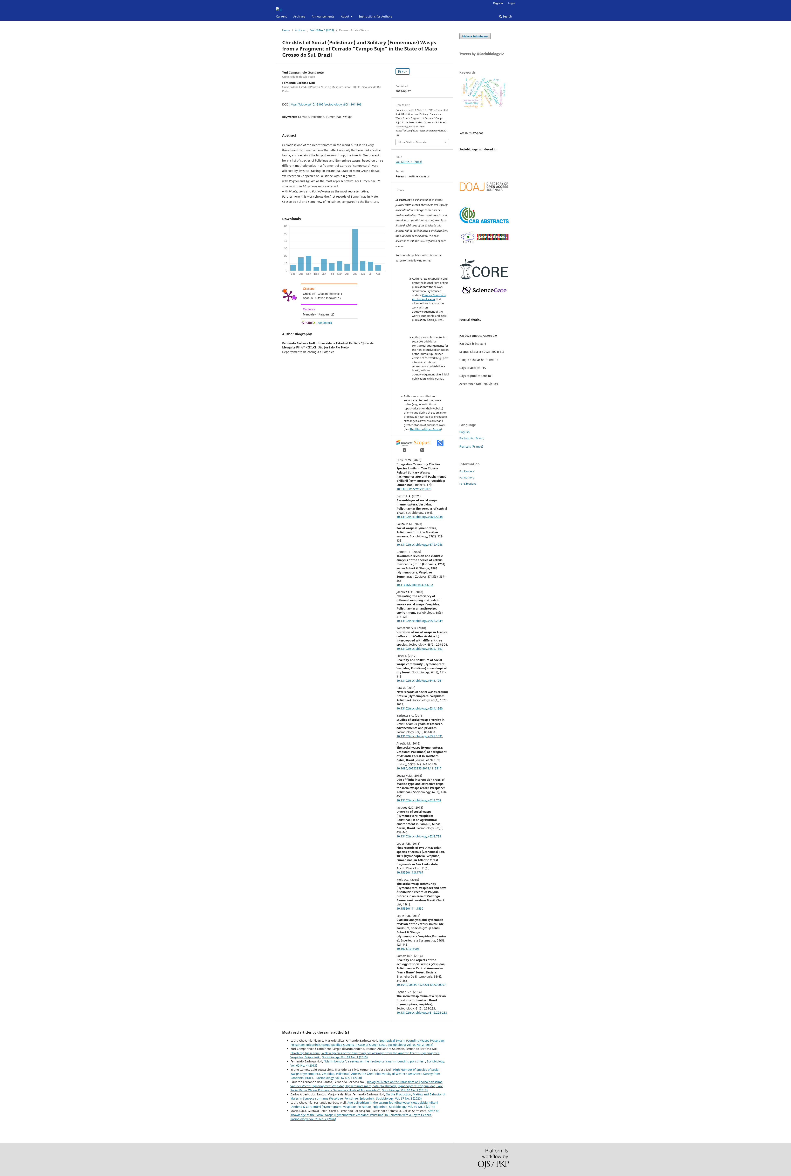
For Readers (466, 471)
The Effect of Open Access (425, 429)
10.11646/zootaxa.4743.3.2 (415, 585)
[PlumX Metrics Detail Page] (288, 296)
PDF (404, 71)
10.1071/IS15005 (408, 949)
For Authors (466, 477)
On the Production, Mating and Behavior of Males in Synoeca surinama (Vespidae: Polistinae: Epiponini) (367, 1096)
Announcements (323, 16)
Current (281, 16)
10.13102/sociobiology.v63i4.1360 (420, 708)
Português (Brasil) (471, 438)
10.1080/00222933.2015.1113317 (419, 768)
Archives (299, 16)
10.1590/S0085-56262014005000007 (421, 985)
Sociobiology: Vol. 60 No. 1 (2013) (405, 1090)
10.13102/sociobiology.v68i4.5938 (420, 517)
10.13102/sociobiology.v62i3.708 (419, 800)
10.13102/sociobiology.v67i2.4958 (420, 544)
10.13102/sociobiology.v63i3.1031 (420, 736)
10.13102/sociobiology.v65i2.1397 (420, 649)
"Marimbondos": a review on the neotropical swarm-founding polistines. (374, 1061)
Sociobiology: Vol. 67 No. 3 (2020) (399, 1098)
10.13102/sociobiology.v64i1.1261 (420, 680)
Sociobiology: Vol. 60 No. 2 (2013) (412, 1107)
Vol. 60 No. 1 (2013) (322, 30)
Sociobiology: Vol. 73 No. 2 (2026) (313, 1119)
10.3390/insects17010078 (414, 489)
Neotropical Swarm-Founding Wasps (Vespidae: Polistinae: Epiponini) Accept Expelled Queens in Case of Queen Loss (367, 1043)
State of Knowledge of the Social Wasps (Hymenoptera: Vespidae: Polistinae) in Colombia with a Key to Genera (364, 1113)
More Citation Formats (412, 142)
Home (286, 30)
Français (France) (471, 446)
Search (507, 16)
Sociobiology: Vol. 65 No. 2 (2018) (410, 1045)
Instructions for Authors (375, 16)
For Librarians (467, 483)
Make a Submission (475, 36)
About (345, 16)
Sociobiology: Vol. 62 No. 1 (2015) (345, 1057)
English (464, 432)
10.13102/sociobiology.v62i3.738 (419, 836)
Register (498, 3)
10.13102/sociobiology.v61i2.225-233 (422, 1012)
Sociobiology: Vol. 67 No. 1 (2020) (339, 1078)
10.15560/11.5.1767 (410, 872)
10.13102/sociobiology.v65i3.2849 (420, 621)
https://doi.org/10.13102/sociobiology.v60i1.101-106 (325, 104)
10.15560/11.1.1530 (410, 908)
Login (511, 3)
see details (325, 323)
